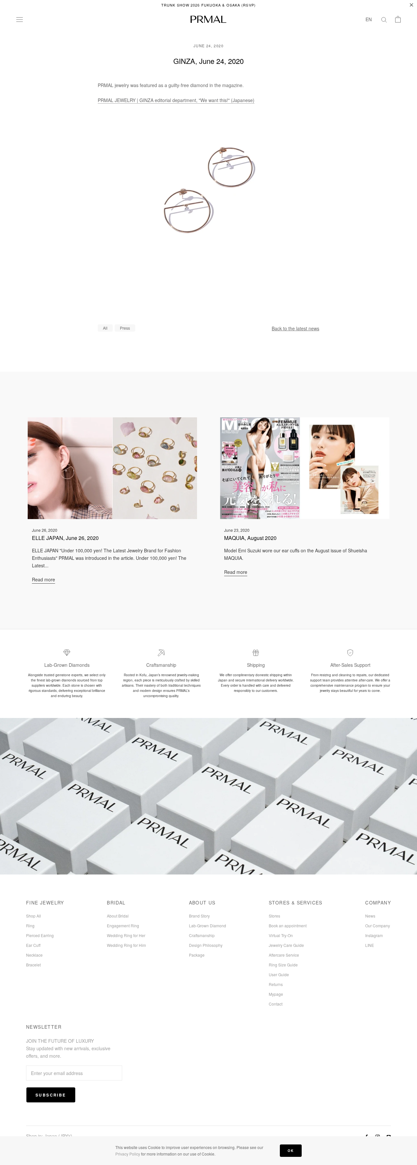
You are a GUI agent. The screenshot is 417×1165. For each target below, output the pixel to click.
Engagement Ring (123, 925)
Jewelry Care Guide (286, 945)
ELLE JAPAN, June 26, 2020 (65, 538)
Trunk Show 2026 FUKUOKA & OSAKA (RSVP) (208, 4)
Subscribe (51, 1095)
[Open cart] (398, 19)
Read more (43, 579)
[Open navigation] (19, 19)
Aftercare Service (284, 955)
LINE (369, 945)
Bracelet (33, 964)
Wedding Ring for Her (126, 935)
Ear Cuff (33, 945)
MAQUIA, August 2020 (250, 538)
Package (197, 955)
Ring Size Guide (283, 964)
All (105, 328)
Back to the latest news (295, 328)
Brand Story (199, 916)
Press (125, 328)
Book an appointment (288, 925)
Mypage (276, 994)
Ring (30, 925)
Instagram (374, 935)
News (370, 916)
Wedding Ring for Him (126, 945)
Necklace (34, 955)
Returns (276, 984)
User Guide (279, 974)
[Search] (384, 19)
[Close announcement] (411, 5)
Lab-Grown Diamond (207, 925)
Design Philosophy (206, 945)
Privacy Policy (127, 1154)
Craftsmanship (202, 935)
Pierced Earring (40, 935)
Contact (275, 1004)
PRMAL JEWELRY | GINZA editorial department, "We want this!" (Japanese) (176, 100)
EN (369, 19)
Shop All (33, 916)
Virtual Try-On (281, 935)
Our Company (377, 925)
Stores (274, 916)
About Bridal (118, 916)
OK (291, 1150)
